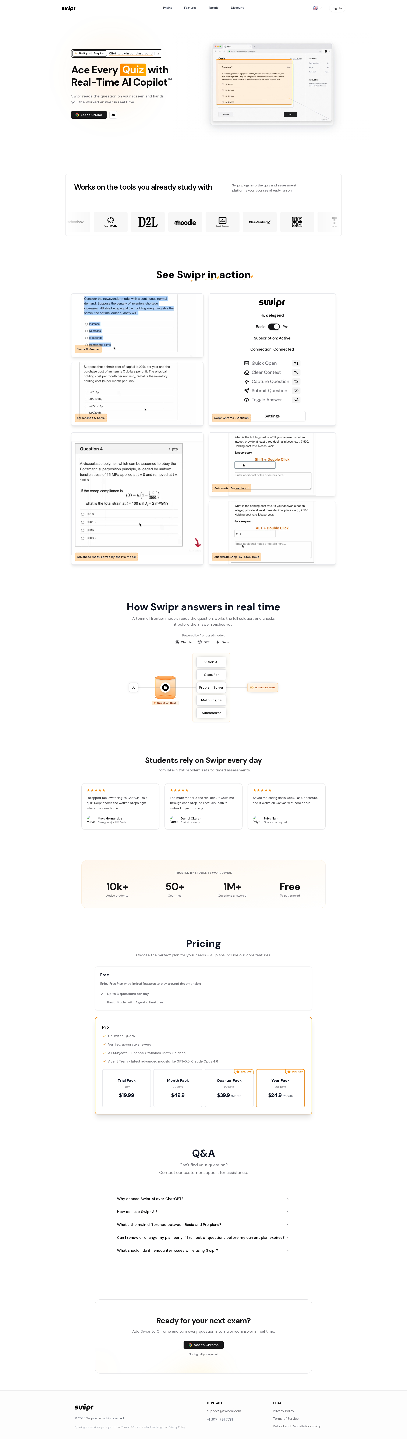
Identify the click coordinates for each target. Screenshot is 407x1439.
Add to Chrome (92, 115)
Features (190, 8)
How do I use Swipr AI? (137, 1211)
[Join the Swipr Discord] (113, 115)
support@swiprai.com (224, 1411)
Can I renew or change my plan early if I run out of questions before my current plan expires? (201, 1237)
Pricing (167, 8)
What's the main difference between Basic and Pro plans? (169, 1224)
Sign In (337, 8)
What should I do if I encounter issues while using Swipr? (167, 1250)
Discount (237, 8)
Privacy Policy (283, 1411)
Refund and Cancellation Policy (297, 1426)
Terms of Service (286, 1418)
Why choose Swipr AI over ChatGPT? (150, 1198)
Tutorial (213, 8)
